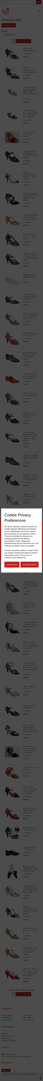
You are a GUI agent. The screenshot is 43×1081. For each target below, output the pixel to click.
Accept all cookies (29, 564)
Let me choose (12, 564)
